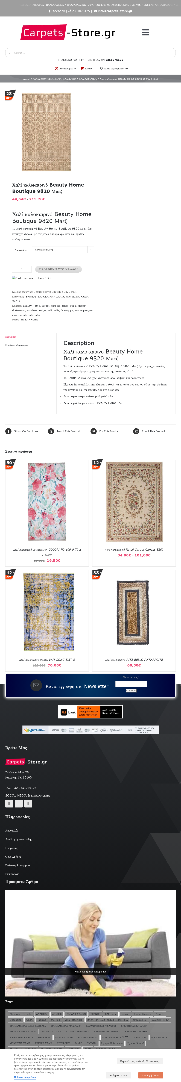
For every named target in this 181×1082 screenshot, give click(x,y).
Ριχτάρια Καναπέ (135, 1043)
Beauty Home (31, 306)
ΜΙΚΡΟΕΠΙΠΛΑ (159, 1037)
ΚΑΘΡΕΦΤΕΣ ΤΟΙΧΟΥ (136, 1031)
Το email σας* (131, 677)
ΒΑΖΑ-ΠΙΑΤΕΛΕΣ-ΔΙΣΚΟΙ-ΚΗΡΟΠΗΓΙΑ (107, 1019)
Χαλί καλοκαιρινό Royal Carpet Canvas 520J (134, 550)
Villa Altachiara (74, 1019)
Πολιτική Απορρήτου (25, 1077)
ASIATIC (57, 1014)
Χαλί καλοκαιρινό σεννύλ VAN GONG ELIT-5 (47, 660)
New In (160, 1014)
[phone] (28, 803)
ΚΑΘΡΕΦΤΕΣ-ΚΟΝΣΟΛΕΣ (107, 1031)
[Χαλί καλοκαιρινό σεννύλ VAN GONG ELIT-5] (47, 572)
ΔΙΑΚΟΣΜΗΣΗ (140, 1019)
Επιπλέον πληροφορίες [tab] (16, 345)
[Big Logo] (68, 18)
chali (65, 306)
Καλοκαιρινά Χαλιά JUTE (115, 1037)
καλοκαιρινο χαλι (84, 310)
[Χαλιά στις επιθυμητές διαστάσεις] (90, 943)
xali (50, 310)
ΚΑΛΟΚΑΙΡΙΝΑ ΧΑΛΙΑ (51, 296)
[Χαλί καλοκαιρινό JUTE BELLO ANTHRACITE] (134, 572)
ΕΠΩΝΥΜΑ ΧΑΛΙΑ (51, 1031)
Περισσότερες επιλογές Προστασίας (139, 1061)
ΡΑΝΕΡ (78, 1043)
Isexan (125, 1014)
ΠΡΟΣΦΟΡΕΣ (63, 1043)
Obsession (16, 1019)
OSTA (29, 1019)
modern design (36, 310)
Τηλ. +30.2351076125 (20, 788)
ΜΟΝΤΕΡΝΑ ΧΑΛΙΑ (77, 296)
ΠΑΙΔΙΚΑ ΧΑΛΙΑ (43, 1043)
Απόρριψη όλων (118, 1075)
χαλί (30, 315)
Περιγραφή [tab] (10, 336)
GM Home (111, 1014)
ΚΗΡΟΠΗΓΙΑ (44, 1037)
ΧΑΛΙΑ (16, 301)
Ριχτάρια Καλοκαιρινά (112, 1043)
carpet (45, 306)
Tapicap (41, 1019)
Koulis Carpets (142, 1014)
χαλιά (37, 315)
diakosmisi (18, 310)
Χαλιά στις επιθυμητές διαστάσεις (90, 971)
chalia (73, 306)
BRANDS (31, 296)
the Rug (55, 1019)
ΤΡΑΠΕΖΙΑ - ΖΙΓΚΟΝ (51, 1049)
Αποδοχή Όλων (150, 1075)
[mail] (19, 803)
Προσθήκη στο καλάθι (58, 269)
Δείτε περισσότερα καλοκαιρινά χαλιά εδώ (88, 396)
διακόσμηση (67, 310)
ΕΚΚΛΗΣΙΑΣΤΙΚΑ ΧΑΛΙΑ (134, 1025)
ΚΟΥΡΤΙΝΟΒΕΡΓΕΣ (88, 1037)
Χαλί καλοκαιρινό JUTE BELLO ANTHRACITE (134, 660)
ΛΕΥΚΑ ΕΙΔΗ (140, 1037)
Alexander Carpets (20, 1014)
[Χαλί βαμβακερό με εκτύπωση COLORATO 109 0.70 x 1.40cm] (47, 462)
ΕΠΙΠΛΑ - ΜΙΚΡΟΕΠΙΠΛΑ (23, 1031)
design (82, 306)
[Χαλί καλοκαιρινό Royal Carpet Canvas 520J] (134, 462)
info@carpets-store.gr (115, 11)
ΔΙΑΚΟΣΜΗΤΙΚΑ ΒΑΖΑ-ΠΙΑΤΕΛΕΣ (28, 1025)
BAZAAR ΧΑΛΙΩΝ (76, 1014)
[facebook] (9, 803)
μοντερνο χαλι (19, 315)
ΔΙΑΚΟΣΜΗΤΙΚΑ (160, 1019)
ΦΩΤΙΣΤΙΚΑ (73, 1049)
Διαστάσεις (21, 250)
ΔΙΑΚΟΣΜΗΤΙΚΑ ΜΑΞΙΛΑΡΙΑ (66, 1025)
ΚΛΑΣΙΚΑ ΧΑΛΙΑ (64, 1037)
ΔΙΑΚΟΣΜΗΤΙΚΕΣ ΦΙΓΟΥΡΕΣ (101, 1025)
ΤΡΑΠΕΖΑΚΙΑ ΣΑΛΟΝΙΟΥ (23, 1049)
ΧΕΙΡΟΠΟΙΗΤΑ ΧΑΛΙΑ (107, 1049)
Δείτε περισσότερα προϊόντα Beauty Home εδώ (92, 403)
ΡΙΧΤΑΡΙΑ (92, 1043)
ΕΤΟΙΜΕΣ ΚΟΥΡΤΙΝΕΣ (77, 1031)
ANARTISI (42, 1014)
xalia (56, 310)
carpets (55, 306)
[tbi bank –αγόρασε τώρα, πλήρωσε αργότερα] (90, 711)
